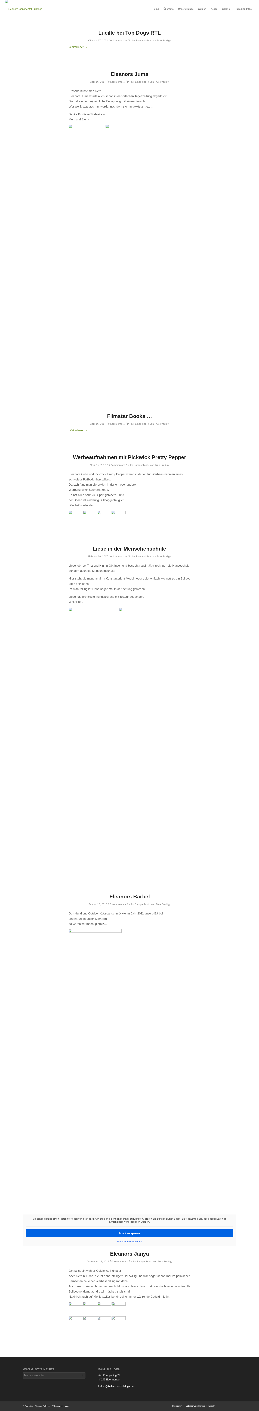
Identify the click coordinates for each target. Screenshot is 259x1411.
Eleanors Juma (129, 74)
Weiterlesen (76, 47)
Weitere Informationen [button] (129, 1241)
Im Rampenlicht (140, 40)
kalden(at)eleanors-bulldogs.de (116, 1386)
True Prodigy (164, 40)
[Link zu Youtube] (223, 1405)
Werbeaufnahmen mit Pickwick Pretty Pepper (129, 457)
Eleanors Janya (129, 1254)
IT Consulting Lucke (60, 1406)
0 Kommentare (118, 40)
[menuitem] (155, 9)
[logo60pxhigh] (23, 9)
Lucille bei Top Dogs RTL (129, 33)
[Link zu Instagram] (228, 1405)
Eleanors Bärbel (129, 896)
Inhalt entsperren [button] (129, 1233)
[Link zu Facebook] (233, 1405)
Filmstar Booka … (129, 416)
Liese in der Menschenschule (129, 549)
